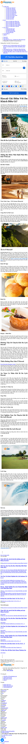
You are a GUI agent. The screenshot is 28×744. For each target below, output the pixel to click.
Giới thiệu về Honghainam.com (10, 676)
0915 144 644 (10, 670)
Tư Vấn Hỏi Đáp (9, 32)
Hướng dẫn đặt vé (7, 684)
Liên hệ (5, 34)
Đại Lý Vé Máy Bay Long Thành (13, 25)
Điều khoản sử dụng (7, 678)
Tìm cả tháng (23, 89)
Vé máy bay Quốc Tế (10, 7)
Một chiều (5, 61)
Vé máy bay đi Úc (10, 18)
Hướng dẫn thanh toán (8, 685)
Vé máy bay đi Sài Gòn (11, 11)
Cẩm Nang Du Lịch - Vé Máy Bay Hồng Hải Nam (14, 39)
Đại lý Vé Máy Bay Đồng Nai (12, 21)
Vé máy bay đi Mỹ (10, 17)
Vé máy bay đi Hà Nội (11, 10)
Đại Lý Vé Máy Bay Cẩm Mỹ (12, 26)
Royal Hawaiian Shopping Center (8, 364)
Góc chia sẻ (5, 27)
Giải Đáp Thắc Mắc (10, 30)
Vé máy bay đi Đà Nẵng (11, 12)
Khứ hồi (15, 61)
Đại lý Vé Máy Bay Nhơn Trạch (13, 23)
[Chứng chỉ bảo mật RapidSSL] (8, 731)
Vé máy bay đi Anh (10, 16)
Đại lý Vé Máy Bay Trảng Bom (13, 22)
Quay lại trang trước (5, 555)
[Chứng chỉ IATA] (5, 732)
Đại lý (4, 20)
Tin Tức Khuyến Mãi (10, 31)
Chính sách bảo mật (7, 677)
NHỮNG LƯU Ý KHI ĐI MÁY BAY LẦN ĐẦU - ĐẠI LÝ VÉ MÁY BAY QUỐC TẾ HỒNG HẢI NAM (14, 47)
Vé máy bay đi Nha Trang (11, 15)
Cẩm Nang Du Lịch (10, 28)
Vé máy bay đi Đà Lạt (11, 14)
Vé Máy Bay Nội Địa (10, 9)
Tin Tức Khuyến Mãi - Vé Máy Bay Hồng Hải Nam (14, 50)
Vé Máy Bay (6, 6)
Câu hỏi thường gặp (7, 687)
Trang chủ (5, 37)
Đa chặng (24, 61)
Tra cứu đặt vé (6, 33)
